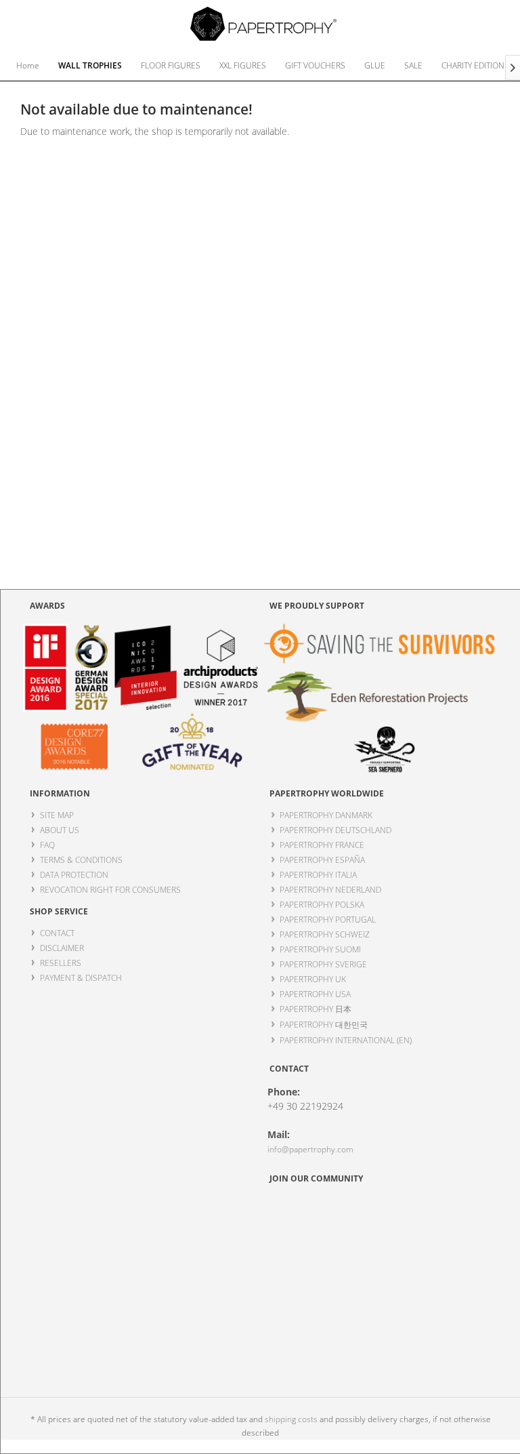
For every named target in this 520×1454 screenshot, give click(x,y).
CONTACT (57, 933)
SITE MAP (57, 815)
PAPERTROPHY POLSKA (322, 904)
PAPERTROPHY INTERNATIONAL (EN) (346, 1040)
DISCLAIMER (62, 948)
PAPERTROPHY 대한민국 (324, 1024)
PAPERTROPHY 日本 (315, 1009)
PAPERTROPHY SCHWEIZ (325, 934)
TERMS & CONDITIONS (81, 860)
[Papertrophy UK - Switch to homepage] (263, 24)
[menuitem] (28, 65)
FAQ (47, 845)
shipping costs (291, 1419)
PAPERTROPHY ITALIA (318, 875)
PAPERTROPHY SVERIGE (323, 964)
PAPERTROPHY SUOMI (320, 949)
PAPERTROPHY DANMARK (326, 815)
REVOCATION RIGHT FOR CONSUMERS (110, 889)
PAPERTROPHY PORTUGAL (328, 919)
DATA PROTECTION (74, 875)
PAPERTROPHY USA (315, 994)
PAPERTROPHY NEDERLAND (330, 889)
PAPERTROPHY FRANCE (322, 845)
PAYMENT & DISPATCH (81, 978)
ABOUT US (59, 830)
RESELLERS (60, 963)
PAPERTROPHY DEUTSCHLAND (335, 830)
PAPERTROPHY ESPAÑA (322, 860)
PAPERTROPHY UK (313, 979)
